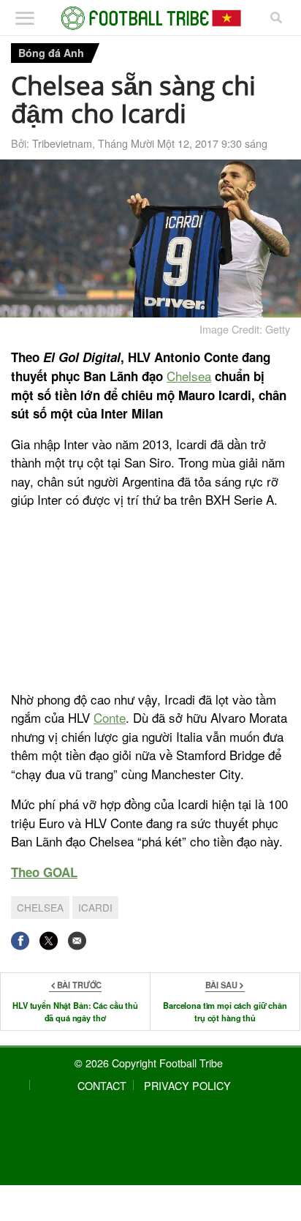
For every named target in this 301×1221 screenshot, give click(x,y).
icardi (95, 907)
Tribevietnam (62, 143)
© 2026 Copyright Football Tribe (149, 1062)
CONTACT (101, 1085)
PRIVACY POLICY (187, 1085)
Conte (110, 717)
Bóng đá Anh (51, 52)
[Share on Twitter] (48, 940)
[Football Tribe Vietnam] (151, 18)
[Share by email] (77, 940)
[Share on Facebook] (20, 940)
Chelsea (189, 376)
